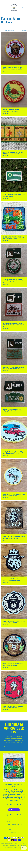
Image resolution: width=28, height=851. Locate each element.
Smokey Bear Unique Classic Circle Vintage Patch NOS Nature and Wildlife (14, 622)
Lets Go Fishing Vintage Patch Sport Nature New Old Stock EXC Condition (14, 494)
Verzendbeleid (23, 845)
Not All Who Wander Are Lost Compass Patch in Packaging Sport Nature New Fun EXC (13, 281)
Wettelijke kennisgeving (19, 847)
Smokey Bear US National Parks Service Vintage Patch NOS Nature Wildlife (13, 706)
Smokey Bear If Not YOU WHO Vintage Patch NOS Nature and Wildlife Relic (14, 537)
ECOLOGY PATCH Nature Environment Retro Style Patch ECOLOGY (14, 195)
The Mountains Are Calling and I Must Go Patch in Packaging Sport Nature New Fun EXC (13, 324)
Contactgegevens (9, 847)
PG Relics (7, 843)
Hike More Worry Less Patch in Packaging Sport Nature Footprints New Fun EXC (13, 367)
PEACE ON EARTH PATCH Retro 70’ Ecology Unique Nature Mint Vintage (13, 237)
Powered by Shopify (13, 843)
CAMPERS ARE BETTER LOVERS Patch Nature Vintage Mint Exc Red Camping (14, 110)
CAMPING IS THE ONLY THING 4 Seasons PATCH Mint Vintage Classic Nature (13, 153)
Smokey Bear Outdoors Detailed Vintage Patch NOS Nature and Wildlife (13, 664)
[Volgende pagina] (19, 716)
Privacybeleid (5, 845)
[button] (1, 7)
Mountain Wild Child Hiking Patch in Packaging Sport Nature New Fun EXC (12, 410)
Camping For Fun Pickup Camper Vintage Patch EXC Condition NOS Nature (13, 452)
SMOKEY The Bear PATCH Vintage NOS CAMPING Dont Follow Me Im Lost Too (12, 68)
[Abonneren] (23, 746)
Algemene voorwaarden (14, 845)
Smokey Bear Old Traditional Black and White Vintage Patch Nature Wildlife (12, 579)
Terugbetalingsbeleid (22, 843)
